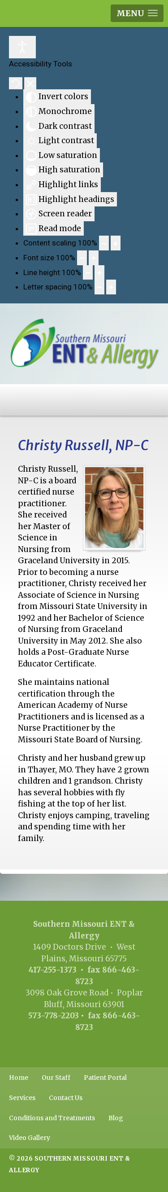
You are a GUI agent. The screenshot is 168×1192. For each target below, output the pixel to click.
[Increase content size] (116, 243)
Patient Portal (105, 1078)
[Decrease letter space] (99, 287)
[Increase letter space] (111, 287)
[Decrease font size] (82, 257)
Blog (115, 1118)
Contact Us (65, 1098)
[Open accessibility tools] (22, 47)
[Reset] (15, 83)
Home (18, 1078)
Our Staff (56, 1078)
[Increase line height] (99, 272)
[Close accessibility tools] (30, 83)
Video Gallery (29, 1138)
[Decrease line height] (88, 272)
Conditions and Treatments (52, 1118)
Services (22, 1098)
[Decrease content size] (104, 243)
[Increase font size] (94, 257)
